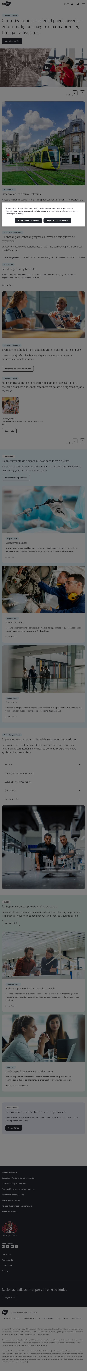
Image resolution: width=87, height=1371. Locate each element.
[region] (43, 215)
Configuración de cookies (28, 220)
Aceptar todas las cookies (57, 220)
